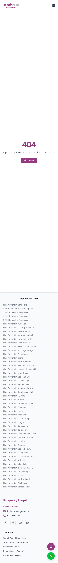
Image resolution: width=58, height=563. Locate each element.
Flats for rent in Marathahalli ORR (18, 456)
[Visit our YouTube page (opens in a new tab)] (20, 522)
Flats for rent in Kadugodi (14, 414)
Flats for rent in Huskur (13, 399)
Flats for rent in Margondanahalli (18, 335)
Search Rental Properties (14, 538)
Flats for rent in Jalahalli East (16, 464)
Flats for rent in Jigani (13, 358)
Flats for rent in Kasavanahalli (16, 331)
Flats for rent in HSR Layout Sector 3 (19, 365)
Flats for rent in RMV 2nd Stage (17, 361)
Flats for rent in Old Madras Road (18, 437)
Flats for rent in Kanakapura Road (18, 327)
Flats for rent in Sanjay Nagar (16, 471)
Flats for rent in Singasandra (16, 426)
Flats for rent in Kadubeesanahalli (18, 392)
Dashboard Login (11, 546)
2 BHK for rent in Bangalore (15, 316)
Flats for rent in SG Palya (14, 395)
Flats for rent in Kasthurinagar (17, 418)
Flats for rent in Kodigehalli (15, 452)
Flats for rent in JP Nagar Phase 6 (18, 467)
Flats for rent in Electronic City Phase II (20, 346)
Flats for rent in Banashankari (16, 486)
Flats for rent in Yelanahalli (15, 407)
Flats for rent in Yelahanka (15, 483)
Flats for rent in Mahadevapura (17, 380)
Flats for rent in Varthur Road (16, 479)
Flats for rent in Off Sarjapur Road (18, 403)
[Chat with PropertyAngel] (51, 547)
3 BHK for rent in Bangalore (15, 320)
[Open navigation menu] (54, 5)
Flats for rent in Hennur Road (16, 342)
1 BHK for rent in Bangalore (15, 312)
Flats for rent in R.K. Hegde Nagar (18, 350)
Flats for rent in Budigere (14, 445)
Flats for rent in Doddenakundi (17, 377)
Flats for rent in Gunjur (13, 422)
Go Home (29, 160)
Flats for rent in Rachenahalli (16, 384)
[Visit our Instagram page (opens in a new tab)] (5, 522)
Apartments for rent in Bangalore (18, 308)
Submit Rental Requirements (16, 542)
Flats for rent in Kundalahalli (16, 323)
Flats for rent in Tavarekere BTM (17, 339)
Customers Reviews (12, 555)
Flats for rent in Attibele (14, 460)
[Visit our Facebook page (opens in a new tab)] (13, 522)
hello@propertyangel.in (18, 511)
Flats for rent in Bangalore (15, 304)
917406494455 (13, 515)
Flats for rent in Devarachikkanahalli (19, 369)
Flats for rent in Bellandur (15, 430)
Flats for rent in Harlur (13, 411)
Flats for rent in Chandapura (16, 354)
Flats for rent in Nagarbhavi (15, 373)
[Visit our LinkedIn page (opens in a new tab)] (27, 522)
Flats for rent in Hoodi (13, 475)
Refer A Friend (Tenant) (13, 551)
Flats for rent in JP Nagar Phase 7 (18, 388)
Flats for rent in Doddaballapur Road (19, 433)
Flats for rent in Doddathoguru (17, 449)
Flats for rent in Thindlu (14, 441)
